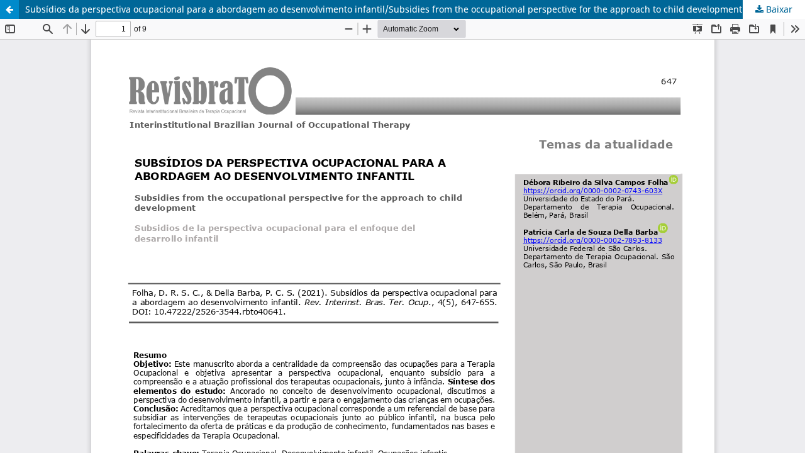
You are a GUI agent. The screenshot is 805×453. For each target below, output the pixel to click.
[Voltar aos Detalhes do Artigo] (9, 9)
